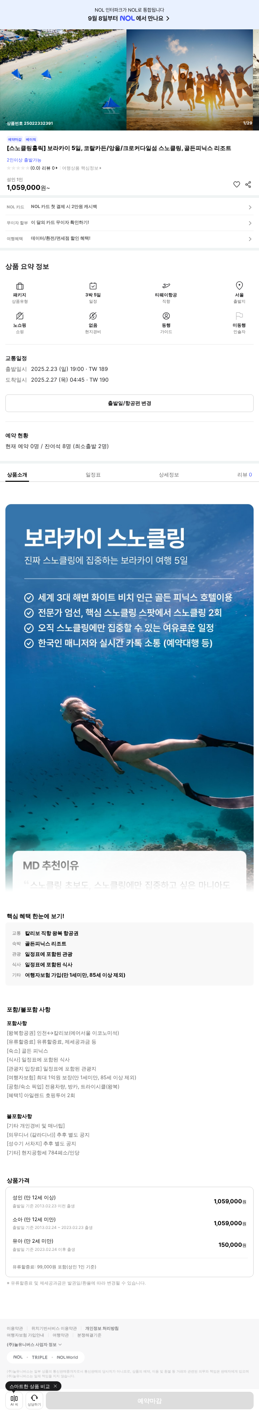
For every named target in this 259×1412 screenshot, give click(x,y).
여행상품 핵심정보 (80, 168)
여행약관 (61, 1334)
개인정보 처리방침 (102, 1328)
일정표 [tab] (93, 474)
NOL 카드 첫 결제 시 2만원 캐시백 (64, 206)
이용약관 (15, 1328)
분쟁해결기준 (89, 1334)
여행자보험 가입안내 (25, 1334)
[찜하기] (237, 184)
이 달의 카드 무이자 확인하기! (60, 222)
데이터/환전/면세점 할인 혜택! (60, 238)
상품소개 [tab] (17, 474)
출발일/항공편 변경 (129, 403)
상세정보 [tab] (169, 474)
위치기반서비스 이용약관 (54, 1328)
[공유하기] (248, 184)
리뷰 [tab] (244, 474)
